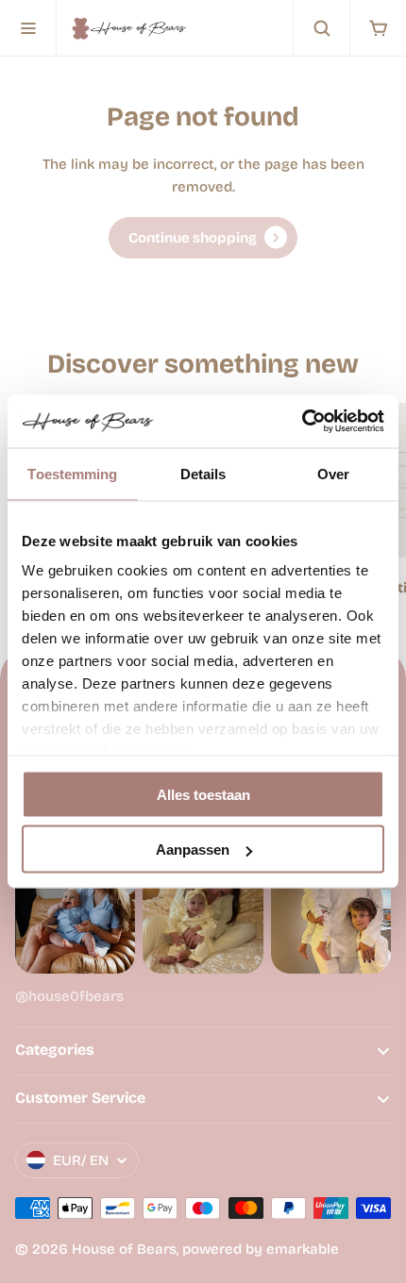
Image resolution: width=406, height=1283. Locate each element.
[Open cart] (377, 28)
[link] (203, 237)
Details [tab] (203, 473)
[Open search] (321, 28)
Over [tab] (333, 473)
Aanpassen (192, 849)
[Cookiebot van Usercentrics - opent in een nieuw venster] (301, 421)
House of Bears (124, 1249)
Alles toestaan (203, 794)
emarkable (302, 1249)
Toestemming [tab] (72, 473)
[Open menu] (28, 28)
